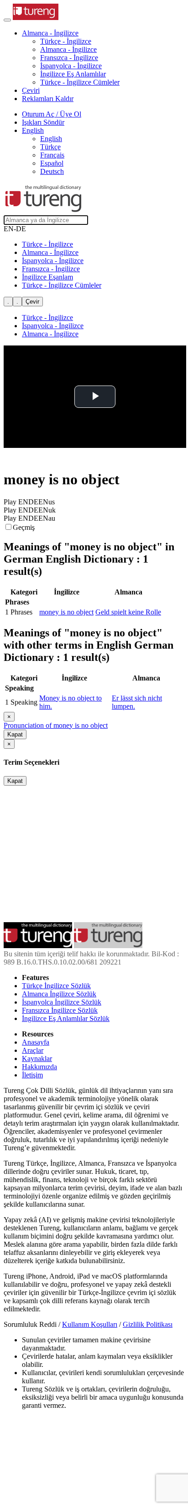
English (51, 138)
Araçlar (32, 1050)
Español (51, 163)
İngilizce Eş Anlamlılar (73, 74)
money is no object (66, 612)
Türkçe (50, 147)
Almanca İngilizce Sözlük (59, 994)
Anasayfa (35, 1042)
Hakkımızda (39, 1067)
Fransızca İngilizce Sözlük (60, 1010)
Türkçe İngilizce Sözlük (56, 986)
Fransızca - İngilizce (69, 57)
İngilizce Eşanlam (47, 277)
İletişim (32, 1075)
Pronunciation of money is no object (56, 725)
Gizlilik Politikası (147, 1324)
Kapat (15, 734)
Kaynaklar (37, 1058)
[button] (50, 33)
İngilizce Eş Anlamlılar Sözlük (66, 1018)
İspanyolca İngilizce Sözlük (61, 1002)
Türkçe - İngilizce (65, 41)
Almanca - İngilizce (68, 49)
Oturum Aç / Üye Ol (51, 114)
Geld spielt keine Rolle (128, 612)
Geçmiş (24, 527)
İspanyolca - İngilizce (71, 66)
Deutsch (52, 171)
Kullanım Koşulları (89, 1324)
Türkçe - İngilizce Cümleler (80, 82)
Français (52, 155)
